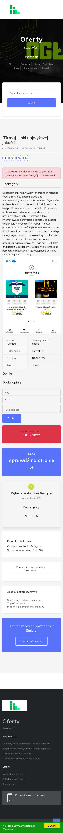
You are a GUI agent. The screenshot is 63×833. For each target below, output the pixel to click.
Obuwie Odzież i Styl (44, 64)
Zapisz (11, 418)
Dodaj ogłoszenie (31, 641)
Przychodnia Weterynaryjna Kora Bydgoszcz (26, 748)
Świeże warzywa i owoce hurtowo (21, 758)
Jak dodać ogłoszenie (14, 774)
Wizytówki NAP (35, 550)
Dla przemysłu (30, 68)
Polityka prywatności (13, 779)
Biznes (12, 64)
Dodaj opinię (31, 507)
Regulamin (8, 784)
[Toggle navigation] (56, 9)
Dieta (16, 68)
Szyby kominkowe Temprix (16, 753)
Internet (45, 68)
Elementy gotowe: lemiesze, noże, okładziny (25, 743)
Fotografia (25, 64)
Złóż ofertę (31, 516)
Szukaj (31, 102)
